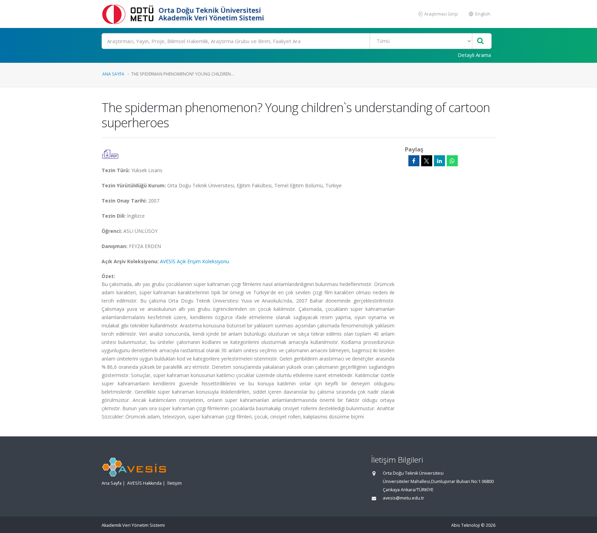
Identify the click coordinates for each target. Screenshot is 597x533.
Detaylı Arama (474, 54)
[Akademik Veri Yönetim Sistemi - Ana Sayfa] (129, 14)
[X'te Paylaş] (426, 160)
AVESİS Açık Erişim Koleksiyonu (194, 261)
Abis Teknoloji (465, 525)
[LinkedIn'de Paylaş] (439, 160)
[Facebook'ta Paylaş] (413, 160)
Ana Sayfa (113, 74)
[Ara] (480, 41)
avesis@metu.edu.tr (403, 498)
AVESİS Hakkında (144, 483)
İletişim (174, 483)
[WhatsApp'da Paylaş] (452, 160)
